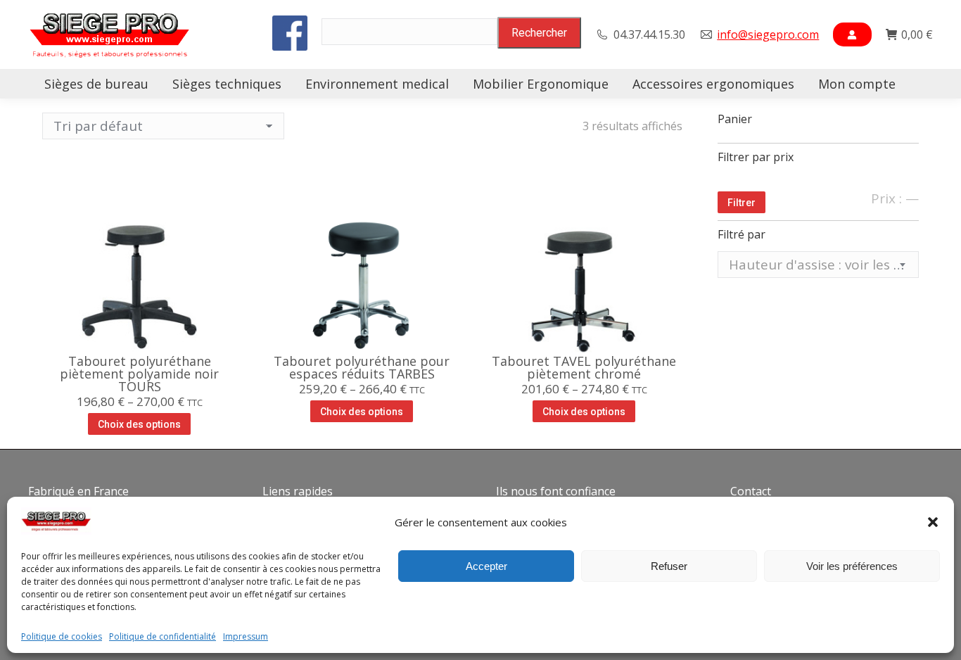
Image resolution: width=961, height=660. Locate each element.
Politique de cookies (61, 636)
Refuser (669, 566)
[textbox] (818, 265)
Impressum (245, 636)
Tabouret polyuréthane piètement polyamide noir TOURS (139, 374)
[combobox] (818, 264)
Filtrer (741, 202)
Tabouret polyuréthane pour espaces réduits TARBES (362, 367)
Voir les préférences (852, 566)
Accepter (486, 566)
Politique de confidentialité (162, 636)
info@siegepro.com (768, 34)
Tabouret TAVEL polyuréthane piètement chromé (584, 367)
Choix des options (139, 424)
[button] (933, 522)
